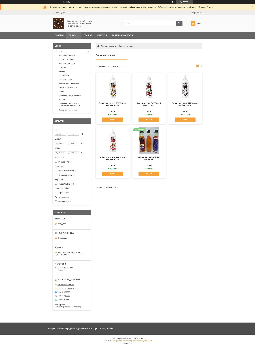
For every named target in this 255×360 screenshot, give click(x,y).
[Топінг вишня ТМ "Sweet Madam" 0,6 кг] (149, 86)
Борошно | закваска (67, 63)
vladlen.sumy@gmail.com (68, 288)
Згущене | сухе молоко (68, 87)
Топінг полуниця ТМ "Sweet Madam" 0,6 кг (112, 158)
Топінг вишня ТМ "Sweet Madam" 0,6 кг (149, 104)
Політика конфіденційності (142, 341)
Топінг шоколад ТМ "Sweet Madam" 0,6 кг (185, 104)
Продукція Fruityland (67, 55)
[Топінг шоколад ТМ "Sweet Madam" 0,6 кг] (185, 86)
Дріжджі (62, 99)
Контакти (102, 35)
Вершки (62, 71)
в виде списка (201, 66)
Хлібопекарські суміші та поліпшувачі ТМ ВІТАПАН (69, 104)
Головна (59, 35)
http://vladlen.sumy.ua (66, 285)
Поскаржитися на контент (121, 341)
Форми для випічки (66, 59)
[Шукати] (179, 23)
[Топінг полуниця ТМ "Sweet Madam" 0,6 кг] (113, 140)
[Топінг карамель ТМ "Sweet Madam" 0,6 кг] (113, 86)
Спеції (61, 91)
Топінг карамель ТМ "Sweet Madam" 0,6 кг (112, 104)
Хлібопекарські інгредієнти (70, 95)
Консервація (64, 75)
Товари (72, 35)
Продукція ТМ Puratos (68, 110)
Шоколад (62, 67)
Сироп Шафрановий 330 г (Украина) (149, 158)
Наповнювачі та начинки (69, 83)
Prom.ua (140, 338)
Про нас (88, 35)
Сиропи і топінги (65, 79)
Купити (112, 120)
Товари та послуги (109, 46)
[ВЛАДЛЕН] (58, 28)
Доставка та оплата (122, 35)
